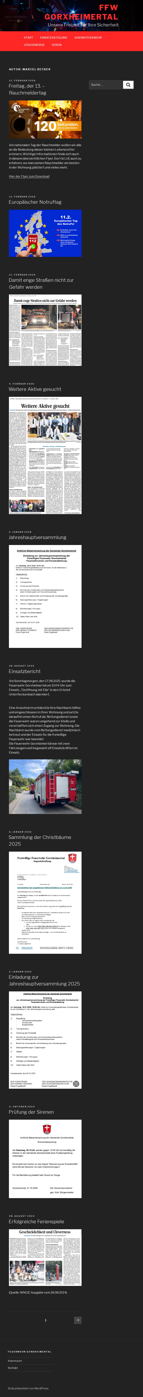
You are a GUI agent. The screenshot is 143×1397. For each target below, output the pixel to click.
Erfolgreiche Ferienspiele (36, 1221)
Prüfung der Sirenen (31, 1112)
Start (28, 37)
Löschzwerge (34, 44)
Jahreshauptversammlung (37, 537)
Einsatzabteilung (53, 37)
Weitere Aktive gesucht (35, 389)
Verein (57, 44)
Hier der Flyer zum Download (29, 176)
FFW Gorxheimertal (82, 12)
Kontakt (13, 1367)
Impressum (15, 1360)
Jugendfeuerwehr (88, 37)
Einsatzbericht (25, 671)
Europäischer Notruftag (35, 202)
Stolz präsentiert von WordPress (28, 1388)
